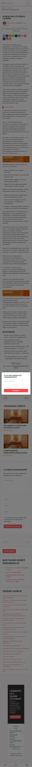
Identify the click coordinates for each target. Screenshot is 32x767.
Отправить (16, 390)
